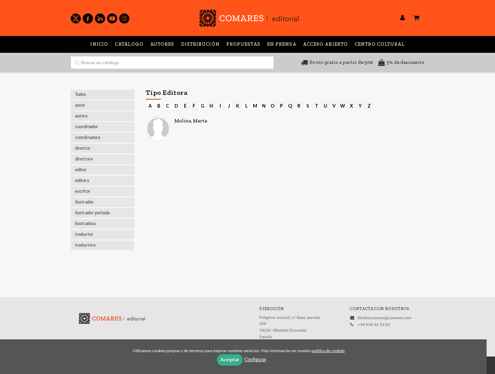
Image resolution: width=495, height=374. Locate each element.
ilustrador (84, 202)
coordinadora (87, 138)
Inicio (99, 44)
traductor (84, 234)
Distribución (200, 44)
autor (80, 105)
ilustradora (85, 224)
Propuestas (243, 44)
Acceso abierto (325, 44)
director (83, 148)
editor (81, 170)
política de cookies (327, 351)
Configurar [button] (255, 360)
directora (84, 159)
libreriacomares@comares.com (384, 318)
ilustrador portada (92, 213)
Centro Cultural (380, 44)
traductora (85, 245)
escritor (82, 191)
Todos (81, 94)
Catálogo (129, 44)
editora (82, 181)
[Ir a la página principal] (248, 17)
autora (81, 116)
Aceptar (229, 360)
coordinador (86, 127)
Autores (162, 44)
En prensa (281, 44)
